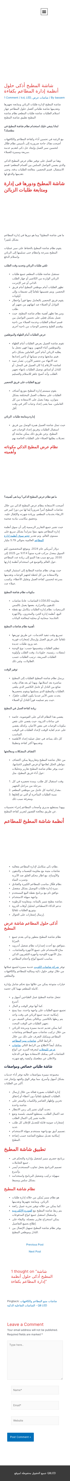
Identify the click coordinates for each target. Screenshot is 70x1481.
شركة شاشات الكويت (46, 966)
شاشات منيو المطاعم (24, 1040)
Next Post (35, 1251)
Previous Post (35, 1244)
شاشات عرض (40, 97)
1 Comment (11, 97)
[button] (44, 11)
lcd (22, 97)
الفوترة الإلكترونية (22, 1210)
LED (28, 97)
